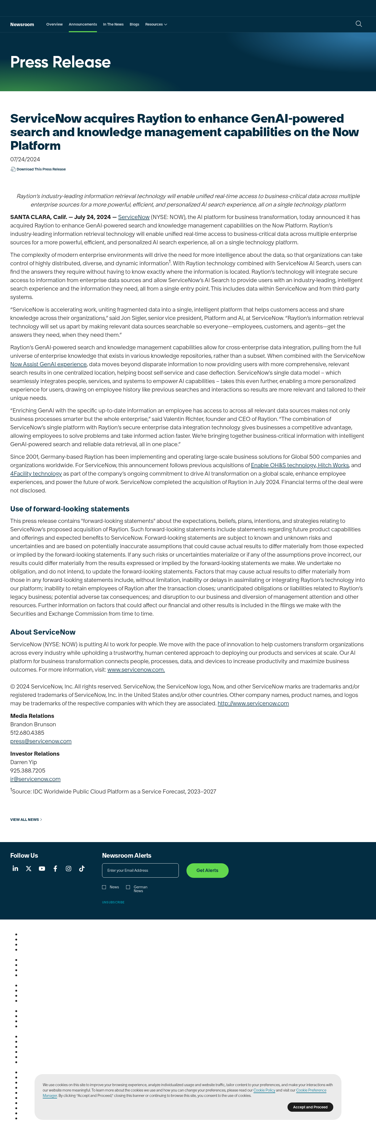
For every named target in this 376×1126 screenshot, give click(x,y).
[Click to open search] (359, 23)
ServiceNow (134, 217)
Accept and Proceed (310, 1107)
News (114, 887)
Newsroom (22, 24)
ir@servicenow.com (35, 779)
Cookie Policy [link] (264, 1090)
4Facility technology (36, 473)
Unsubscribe (113, 902)
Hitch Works (333, 465)
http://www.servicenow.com (253, 703)
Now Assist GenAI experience (48, 364)
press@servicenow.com (41, 741)
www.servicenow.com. (136, 669)
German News (140, 889)
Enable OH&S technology (283, 465)
